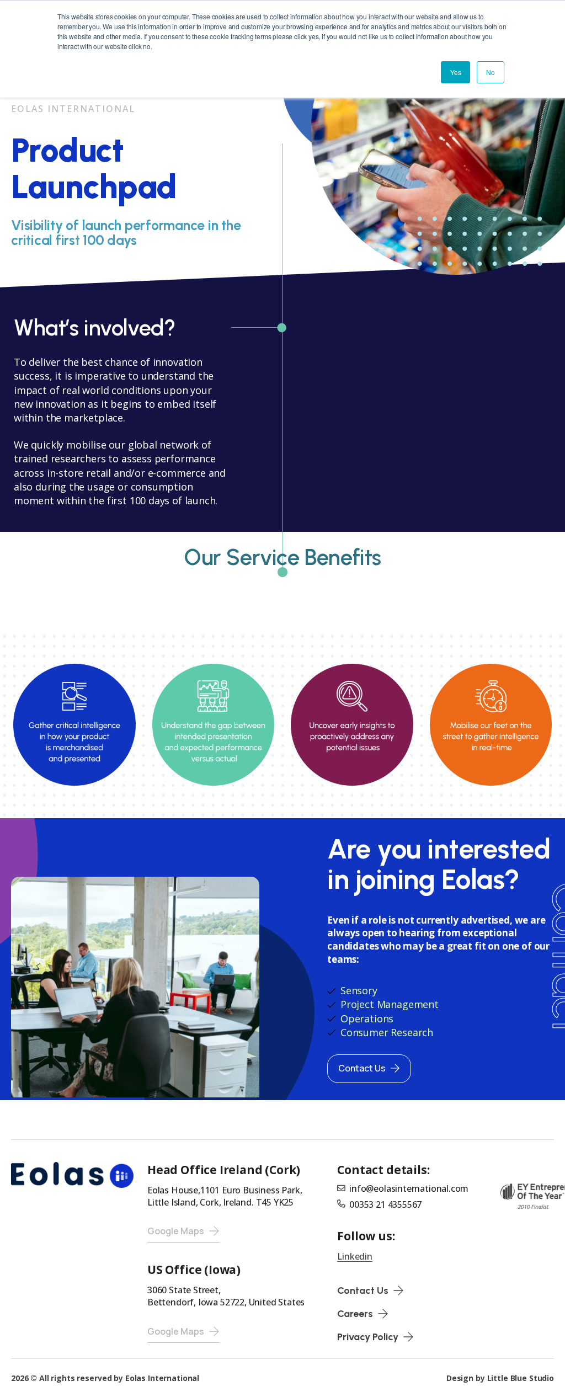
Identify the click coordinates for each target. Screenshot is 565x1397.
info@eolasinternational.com (408, 1188)
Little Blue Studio (520, 1378)
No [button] (490, 72)
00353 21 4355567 (385, 1204)
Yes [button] (455, 72)
